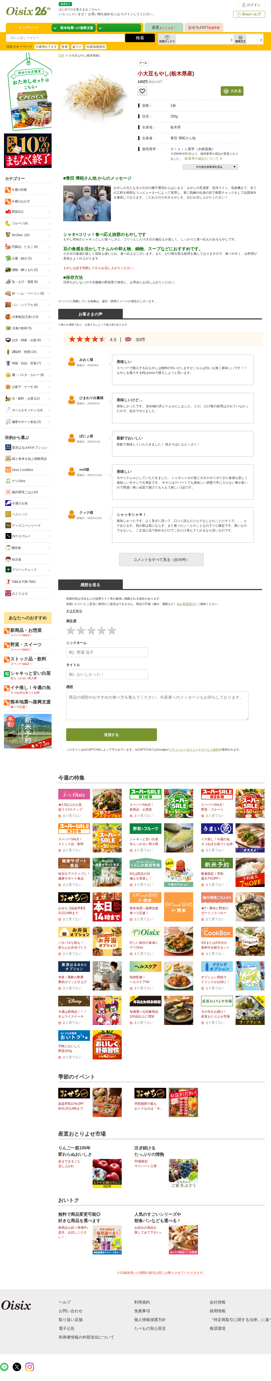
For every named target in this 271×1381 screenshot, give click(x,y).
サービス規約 (210, 749)
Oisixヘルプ (251, 14)
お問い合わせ (71, 1311)
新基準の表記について (201, 159)
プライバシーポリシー (183, 749)
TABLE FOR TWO (23, 582)
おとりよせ (19, 593)
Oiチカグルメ (20, 536)
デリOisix (18, 481)
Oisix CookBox (22, 470)
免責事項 (142, 1311)
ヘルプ (65, 1302)
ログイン (254, 5)
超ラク (77, 46)
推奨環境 (217, 1328)
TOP (61, 55)
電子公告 (67, 1328)
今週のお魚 (19, 503)
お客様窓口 (187, 603)
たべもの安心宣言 (150, 1328)
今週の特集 (19, 190)
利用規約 (142, 1302)
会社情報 (217, 1302)
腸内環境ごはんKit (24, 492)
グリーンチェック (24, 570)
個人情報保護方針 (150, 1319)
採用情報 (217, 1311)
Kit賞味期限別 (96, 46)
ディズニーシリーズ (25, 525)
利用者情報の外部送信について (86, 1337)
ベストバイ (19, 514)
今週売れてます (46, 46)
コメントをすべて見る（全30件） (161, 559)
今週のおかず (20, 201)
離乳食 (16, 548)
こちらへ (94, 9)
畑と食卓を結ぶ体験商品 (29, 459)
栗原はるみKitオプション (29, 447)
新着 (65, 46)
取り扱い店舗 (71, 1319)
